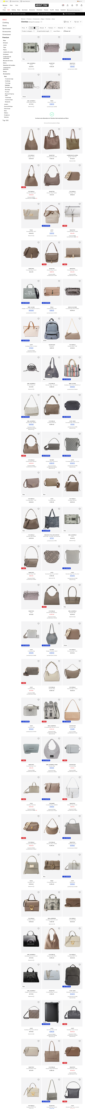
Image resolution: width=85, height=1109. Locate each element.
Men (11, 5)
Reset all (67, 31)
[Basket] (82, 5)
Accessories (36, 19)
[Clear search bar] (81, 10)
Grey (53, 19)
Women (5, 5)
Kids (16, 5)
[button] (67, 21)
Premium (29, 19)
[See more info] (31, 69)
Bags (42, 19)
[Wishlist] (77, 5)
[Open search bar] (67, 10)
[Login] (68, 5)
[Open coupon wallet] (63, 5)
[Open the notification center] (72, 5)
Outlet (6, 1)
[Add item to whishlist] (39, 37)
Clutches (48, 19)
